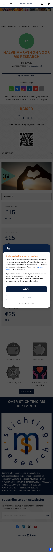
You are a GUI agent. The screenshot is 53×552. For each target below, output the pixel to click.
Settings (27, 297)
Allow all (26, 289)
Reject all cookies (26, 303)
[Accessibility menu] (50, 549)
